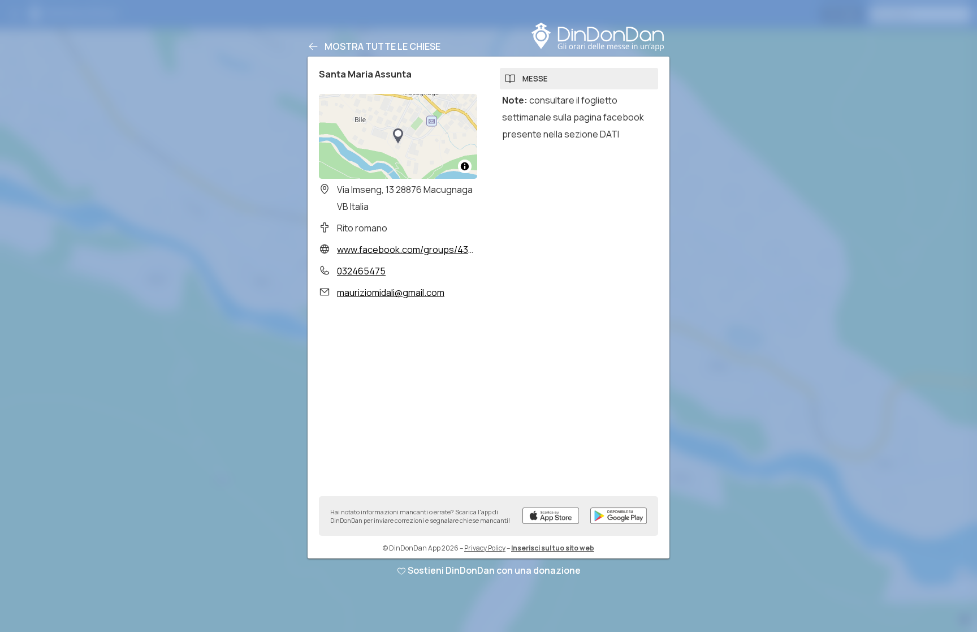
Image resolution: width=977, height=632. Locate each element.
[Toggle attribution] (465, 166)
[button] (398, 136)
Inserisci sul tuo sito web (552, 548)
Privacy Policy (484, 548)
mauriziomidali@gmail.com (390, 292)
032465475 (361, 271)
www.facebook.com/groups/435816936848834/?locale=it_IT (466, 249)
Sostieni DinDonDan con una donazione (494, 570)
